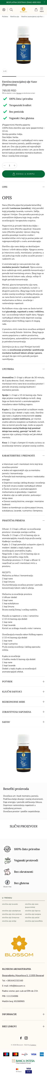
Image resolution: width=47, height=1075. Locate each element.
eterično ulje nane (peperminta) (31, 906)
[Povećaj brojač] (14, 165)
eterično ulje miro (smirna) (12, 914)
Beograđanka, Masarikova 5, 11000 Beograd (23, 975)
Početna (5, 17)
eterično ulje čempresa (10, 917)
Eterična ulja (14, 17)
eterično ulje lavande (10, 904)
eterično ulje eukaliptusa (11, 911)
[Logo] (23, 1061)
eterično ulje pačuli (32, 917)
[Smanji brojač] (4, 165)
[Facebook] (20, 1038)
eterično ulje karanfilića (34, 921)
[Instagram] (26, 1038)
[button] (11, 10)
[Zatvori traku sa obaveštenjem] (44, 2)
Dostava (18, 93)
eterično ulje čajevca (32, 911)
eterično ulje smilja (9, 921)
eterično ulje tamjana (33, 914)
